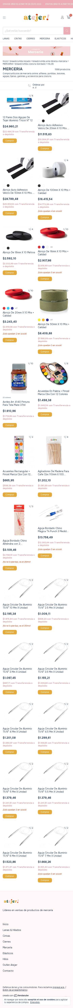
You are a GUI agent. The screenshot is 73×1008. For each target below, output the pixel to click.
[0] (68, 17)
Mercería (7, 947)
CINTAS (18, 38)
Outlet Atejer (10, 964)
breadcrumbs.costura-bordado (30, 64)
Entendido (35, 1002)
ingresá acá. (59, 987)
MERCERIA (45, 38)
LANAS (6, 38)
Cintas (6, 935)
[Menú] (4, 17)
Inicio (5, 61)
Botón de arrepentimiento (15, 990)
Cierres (7, 941)
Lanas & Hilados (12, 930)
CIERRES (30, 38)
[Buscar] (66, 31)
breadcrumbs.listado (20, 61)
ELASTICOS (60, 38)
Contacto (8, 970)
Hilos (5, 959)
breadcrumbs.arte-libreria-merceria (49, 61)
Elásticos (8, 953)
